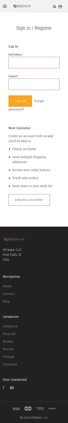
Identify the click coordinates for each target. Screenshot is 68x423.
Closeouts (10, 364)
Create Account (29, 200)
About (7, 286)
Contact (9, 294)
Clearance (10, 326)
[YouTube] (12, 388)
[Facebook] (3, 388)
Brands (8, 349)
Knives (8, 341)
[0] (60, 6)
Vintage (8, 357)
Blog (6, 301)
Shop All (9, 334)
